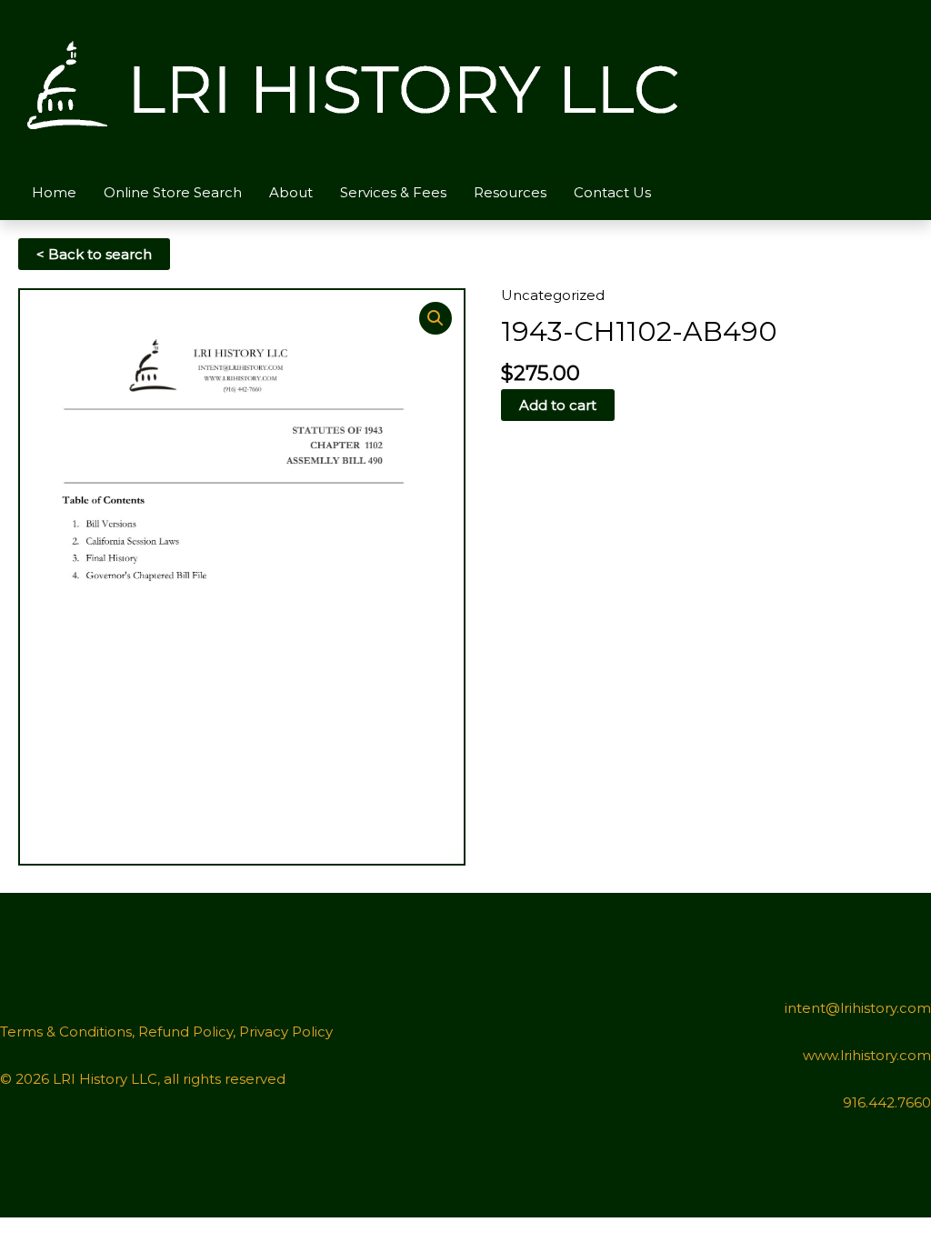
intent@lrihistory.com (858, 1008)
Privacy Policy (286, 1031)
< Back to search (94, 254)
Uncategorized (553, 295)
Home (54, 192)
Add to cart (557, 405)
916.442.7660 (887, 1102)
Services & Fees (393, 192)
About (291, 192)
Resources (510, 192)
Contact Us (612, 192)
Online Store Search (173, 192)
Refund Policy (185, 1031)
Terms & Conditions (66, 1031)
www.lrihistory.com (867, 1055)
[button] (435, 318)
